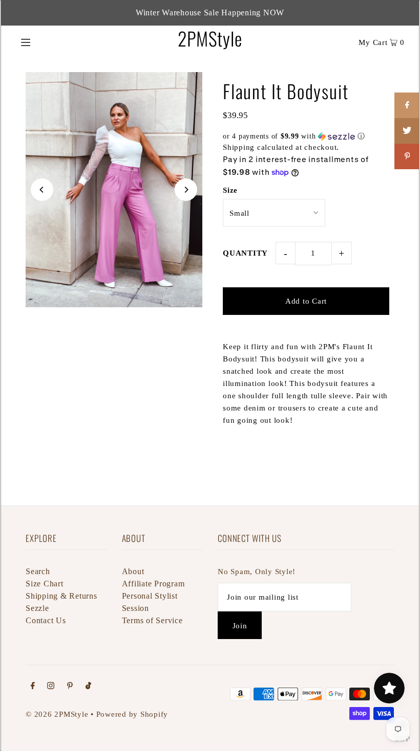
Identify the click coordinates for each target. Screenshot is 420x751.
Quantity (245, 253)
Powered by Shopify (132, 714)
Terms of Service (152, 620)
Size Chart (45, 583)
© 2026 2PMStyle (57, 714)
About (133, 571)
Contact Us (46, 620)
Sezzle (37, 608)
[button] (306, 136)
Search (38, 571)
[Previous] (42, 189)
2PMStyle (210, 38)
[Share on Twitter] (407, 131)
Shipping (239, 147)
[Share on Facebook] (407, 105)
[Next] (186, 189)
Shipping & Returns (61, 595)
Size (230, 190)
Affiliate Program (153, 583)
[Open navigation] (47, 41)
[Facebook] (33, 686)
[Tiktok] (88, 686)
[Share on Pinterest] (407, 156)
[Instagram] (50, 686)
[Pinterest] (70, 686)
